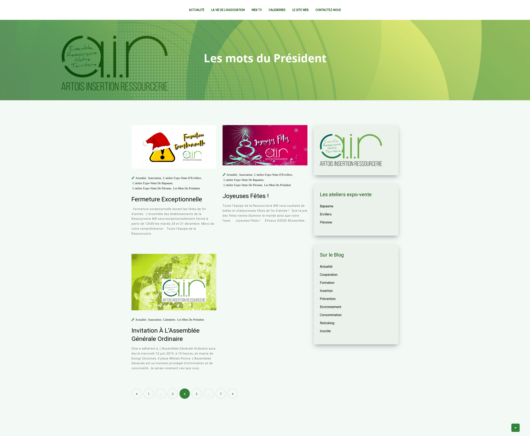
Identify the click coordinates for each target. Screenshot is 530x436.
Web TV (257, 10)
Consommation (331, 315)
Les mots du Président (186, 188)
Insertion (326, 291)
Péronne (326, 222)
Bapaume (326, 206)
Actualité (196, 10)
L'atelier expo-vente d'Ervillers (182, 178)
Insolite (325, 331)
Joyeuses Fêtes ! (246, 195)
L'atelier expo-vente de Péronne (151, 188)
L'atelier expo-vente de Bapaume (152, 183)
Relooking (327, 323)
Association (154, 178)
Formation (327, 283)
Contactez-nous (328, 10)
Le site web (300, 10)
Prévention (328, 299)
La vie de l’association (228, 10)
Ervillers (326, 214)
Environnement (330, 307)
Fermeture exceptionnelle (166, 199)
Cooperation (328, 275)
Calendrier (277, 10)
